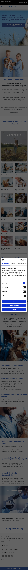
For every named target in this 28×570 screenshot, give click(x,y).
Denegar (14, 309)
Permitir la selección (14, 305)
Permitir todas (14, 301)
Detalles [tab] (13, 263)
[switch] (24, 287)
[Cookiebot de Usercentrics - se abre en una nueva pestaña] (20, 260)
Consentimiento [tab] (5, 263)
